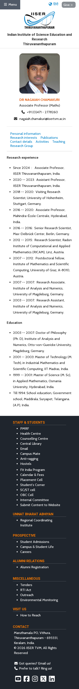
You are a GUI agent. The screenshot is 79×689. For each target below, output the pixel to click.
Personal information (25, 134)
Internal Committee (34, 500)
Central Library (31, 444)
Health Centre (30, 434)
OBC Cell (26, 495)
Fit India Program (32, 470)
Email (24, 449)
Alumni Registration (34, 567)
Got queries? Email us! (35, 663)
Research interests (23, 138)
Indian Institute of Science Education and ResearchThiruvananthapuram (39, 39)
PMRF (24, 429)
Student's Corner (32, 485)
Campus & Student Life (37, 547)
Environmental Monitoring (39, 600)
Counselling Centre (34, 439)
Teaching (58, 142)
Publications (49, 138)
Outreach (26, 595)
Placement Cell (31, 480)
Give (66, 4)
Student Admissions (34, 542)
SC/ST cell (27, 490)
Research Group (21, 146)
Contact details (21, 142)
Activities (42, 142)
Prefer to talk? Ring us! (35, 668)
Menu (12, 4)
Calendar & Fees (32, 475)
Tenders (26, 585)
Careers (25, 552)
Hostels (25, 464)
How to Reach (30, 615)
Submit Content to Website (40, 505)
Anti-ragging (29, 459)
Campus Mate (30, 454)
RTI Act (25, 590)
